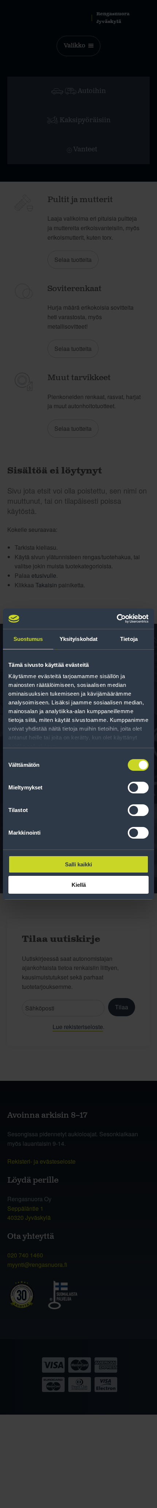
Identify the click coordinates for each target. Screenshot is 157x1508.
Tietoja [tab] (129, 639)
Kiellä (79, 885)
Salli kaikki (78, 864)
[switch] (138, 787)
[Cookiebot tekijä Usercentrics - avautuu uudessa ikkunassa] (117, 618)
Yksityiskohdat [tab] (78, 639)
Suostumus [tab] (28, 639)
